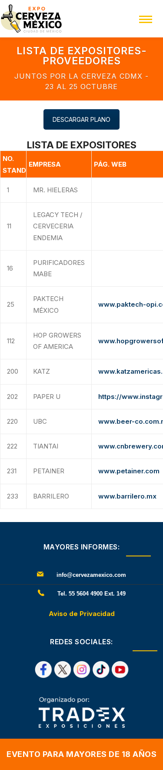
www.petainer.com (129, 471)
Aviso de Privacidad (82, 613)
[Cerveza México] (31, 18)
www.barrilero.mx (127, 496)
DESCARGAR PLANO (81, 119)
